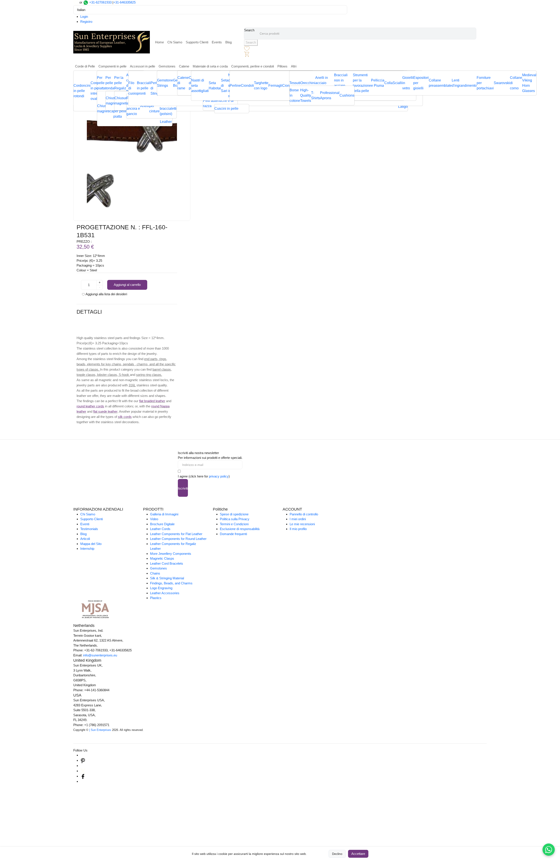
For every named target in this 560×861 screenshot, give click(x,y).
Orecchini (307, 83)
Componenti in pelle (112, 66)
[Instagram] (83, 755)
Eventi (84, 524)
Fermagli (275, 85)
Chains (155, 573)
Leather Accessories (164, 593)
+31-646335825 (124, 2)
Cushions (347, 95)
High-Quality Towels (305, 95)
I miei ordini (298, 519)
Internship (87, 548)
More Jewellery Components (170, 553)
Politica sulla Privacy (234, 519)
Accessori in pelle (142, 66)
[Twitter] (83, 771)
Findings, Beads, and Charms (171, 583)
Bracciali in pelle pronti (143, 88)
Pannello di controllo (304, 514)
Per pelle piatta (101, 83)
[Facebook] (83, 776)
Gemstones (167, 66)
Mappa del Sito (91, 544)
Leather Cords (160, 529)
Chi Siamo (174, 42)
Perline (235, 85)
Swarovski (502, 83)
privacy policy (219, 476)
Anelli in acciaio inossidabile (324, 83)
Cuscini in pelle (226, 108)
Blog (228, 42)
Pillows (282, 66)
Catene (184, 66)
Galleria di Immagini (164, 514)
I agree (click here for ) (204, 476)
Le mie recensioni (302, 524)
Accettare (358, 854)
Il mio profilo (298, 529)
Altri (293, 66)
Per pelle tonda (109, 83)
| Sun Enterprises (100, 730)
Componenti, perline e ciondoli (252, 66)
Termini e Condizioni (234, 524)
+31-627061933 (100, 2)
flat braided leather (152, 401)
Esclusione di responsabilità (239, 529)
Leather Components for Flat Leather (176, 534)
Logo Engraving (161, 588)
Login (84, 16)
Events (217, 42)
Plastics (155, 598)
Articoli (85, 539)
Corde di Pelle (85, 66)
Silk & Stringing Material (167, 578)
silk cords (125, 417)
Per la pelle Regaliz (120, 83)
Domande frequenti (233, 534)
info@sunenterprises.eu (100, 655)
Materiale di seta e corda (210, 66)
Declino (337, 854)
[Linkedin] (83, 765)
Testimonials (89, 529)
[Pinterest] (83, 760)
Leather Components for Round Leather (178, 539)
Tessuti (294, 83)
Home (159, 42)
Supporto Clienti (197, 42)
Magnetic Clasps (162, 558)
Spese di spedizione (234, 514)
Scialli (397, 83)
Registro (86, 21)
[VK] (83, 781)
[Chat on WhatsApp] (548, 849)
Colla (388, 83)
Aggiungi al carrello (127, 284)
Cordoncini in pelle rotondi (82, 91)
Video (154, 519)
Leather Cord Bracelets (166, 563)
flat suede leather (105, 411)
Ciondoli (247, 85)
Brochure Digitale (162, 524)
